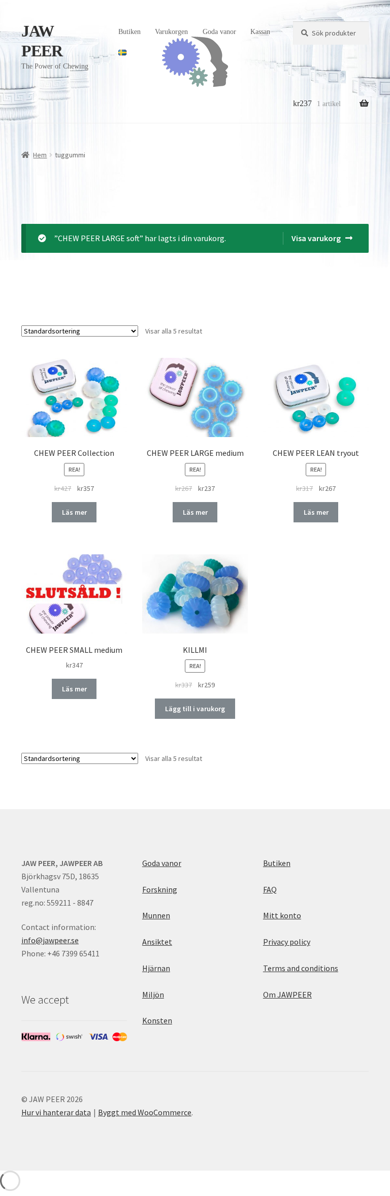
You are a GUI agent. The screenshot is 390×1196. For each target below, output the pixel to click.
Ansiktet (157, 942)
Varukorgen (171, 32)
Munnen (156, 915)
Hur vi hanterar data (56, 1112)
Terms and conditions (300, 968)
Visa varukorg (316, 238)
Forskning (159, 889)
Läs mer (74, 512)
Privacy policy (286, 942)
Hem (40, 154)
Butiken (129, 32)
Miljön (153, 994)
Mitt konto (282, 915)
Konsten (157, 1020)
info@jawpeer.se (50, 940)
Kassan (260, 32)
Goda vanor (219, 32)
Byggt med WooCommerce (144, 1112)
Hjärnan (156, 968)
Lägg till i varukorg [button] (195, 708)
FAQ (270, 889)
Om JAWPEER (287, 994)
